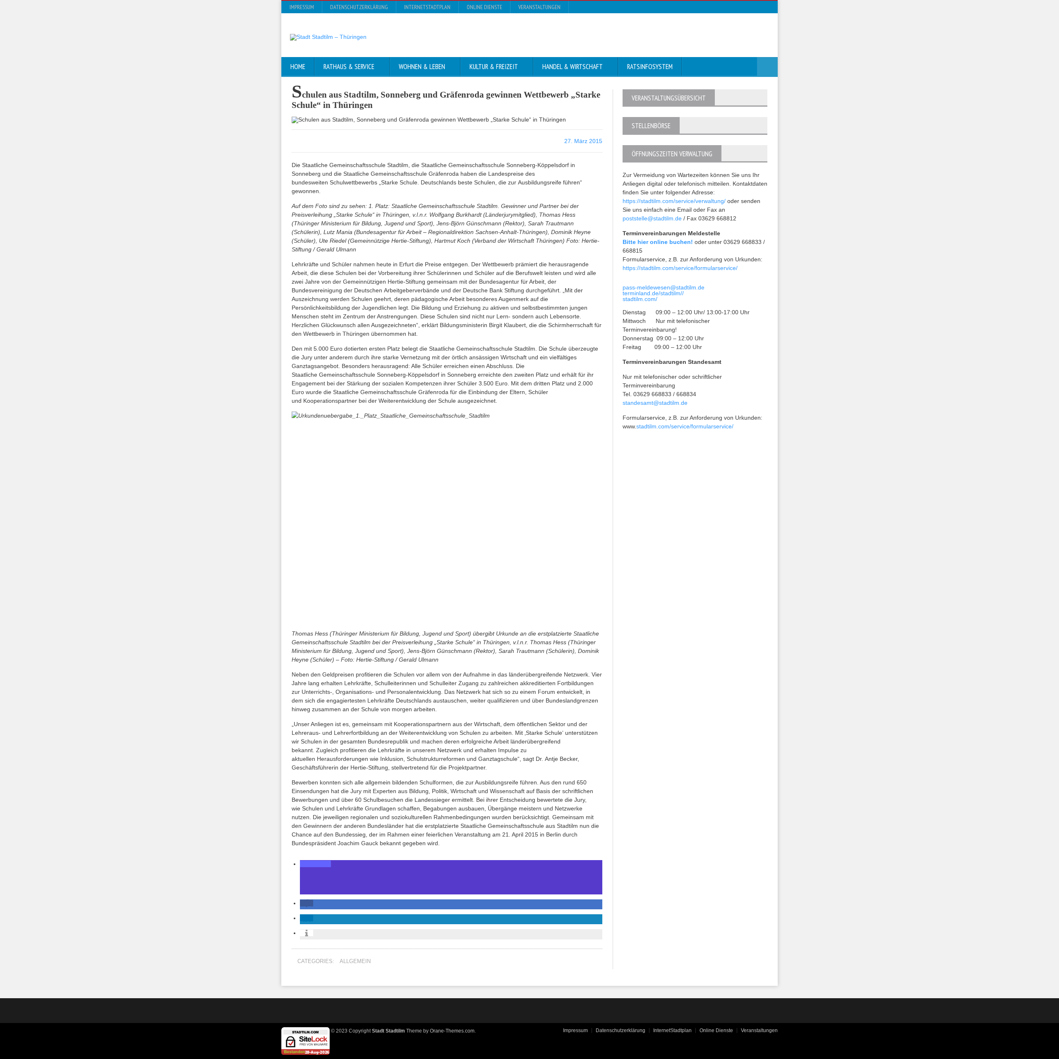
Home (297, 66)
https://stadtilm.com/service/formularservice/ (680, 268)
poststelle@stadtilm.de (652, 218)
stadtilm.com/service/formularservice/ (684, 426)
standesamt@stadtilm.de (655, 402)
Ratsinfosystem (650, 66)
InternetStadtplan (427, 7)
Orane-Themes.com (452, 1031)
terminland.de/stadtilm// (653, 293)
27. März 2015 (582, 141)
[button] (315, 864)
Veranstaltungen (539, 7)
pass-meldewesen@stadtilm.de (663, 287)
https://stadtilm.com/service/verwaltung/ (674, 201)
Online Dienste (484, 7)
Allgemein (355, 961)
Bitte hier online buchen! (658, 242)
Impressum (302, 7)
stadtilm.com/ (640, 299)
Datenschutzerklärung (359, 7)
